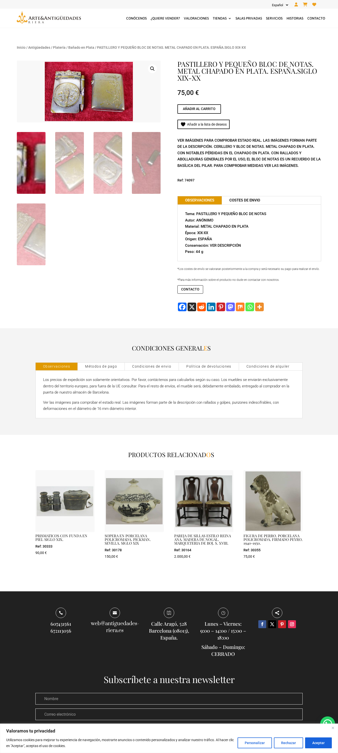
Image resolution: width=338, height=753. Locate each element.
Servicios (274, 18)
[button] (152, 68)
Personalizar (255, 743)
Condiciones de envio (151, 366)
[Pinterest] (221, 307)
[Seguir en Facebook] (262, 624)
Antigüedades (39, 47)
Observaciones (56, 366)
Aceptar (318, 743)
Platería (59, 47)
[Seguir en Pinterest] (282, 624)
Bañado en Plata (81, 47)
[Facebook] (182, 307)
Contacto (316, 18)
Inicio (21, 47)
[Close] (333, 728)
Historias (295, 18)
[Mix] (240, 307)
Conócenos (136, 18)
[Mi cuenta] (296, 4)
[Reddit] (201, 307)
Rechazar (288, 743)
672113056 (60, 630)
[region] (169, 738)
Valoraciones (196, 18)
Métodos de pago (101, 366)
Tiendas (220, 18)
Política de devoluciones (208, 366)
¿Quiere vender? (165, 18)
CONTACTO (190, 289)
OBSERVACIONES (199, 200)
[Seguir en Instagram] (292, 624)
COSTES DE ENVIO (244, 200)
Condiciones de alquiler (268, 366)
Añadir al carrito (199, 109)
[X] (192, 307)
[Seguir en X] (272, 624)
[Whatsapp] (249, 307)
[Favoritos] (314, 4)
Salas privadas (249, 18)
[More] (259, 307)
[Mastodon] (230, 307)
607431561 (60, 623)
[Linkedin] (211, 307)
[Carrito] (305, 4)
